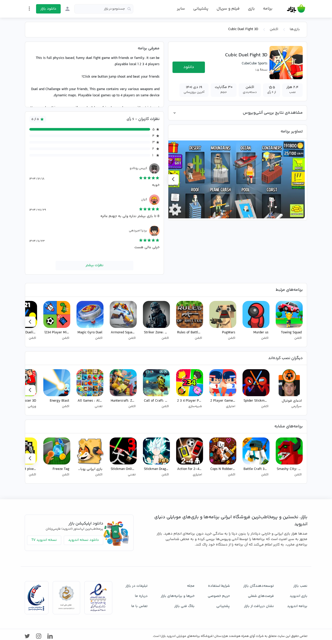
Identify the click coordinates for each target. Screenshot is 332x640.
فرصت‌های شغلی (261, 596)
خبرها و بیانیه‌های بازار (178, 596)
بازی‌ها (295, 29)
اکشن (274, 29)
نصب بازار (300, 586)
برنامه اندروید (297, 606)
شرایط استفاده (219, 586)
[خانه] (296, 8)
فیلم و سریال (228, 8)
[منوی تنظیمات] (29, 8)
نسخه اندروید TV (44, 540)
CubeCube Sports (254, 63)
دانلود (188, 67)
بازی (251, 9)
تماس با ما (139, 606)
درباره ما (141, 596)
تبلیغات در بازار (137, 586)
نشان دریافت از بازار (259, 606)
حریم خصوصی (219, 596)
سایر (181, 9)
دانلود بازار (48, 9)
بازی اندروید (298, 596)
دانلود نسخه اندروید (83, 540)
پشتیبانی (200, 8)
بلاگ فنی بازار (184, 606)
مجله (191, 586)
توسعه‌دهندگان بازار (258, 586)
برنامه (267, 9)
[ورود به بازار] (67, 9)
